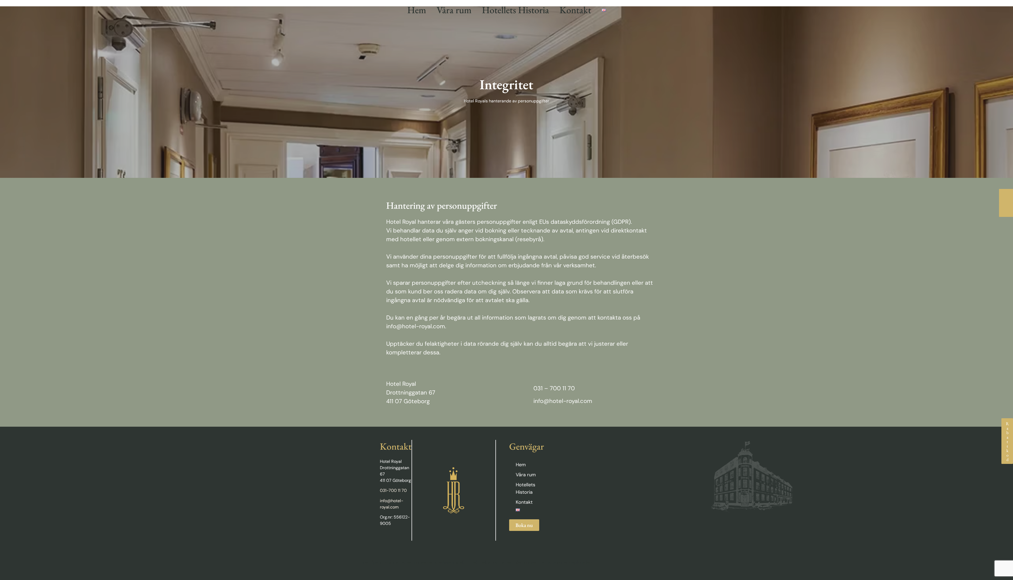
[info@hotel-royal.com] (1006, 210)
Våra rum (454, 10)
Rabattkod (1007, 441)
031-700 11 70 (393, 490)
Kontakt (575, 10)
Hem (416, 10)
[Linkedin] (392, 538)
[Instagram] (402, 538)
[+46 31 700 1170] (1006, 196)
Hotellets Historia (515, 10)
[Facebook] (382, 538)
